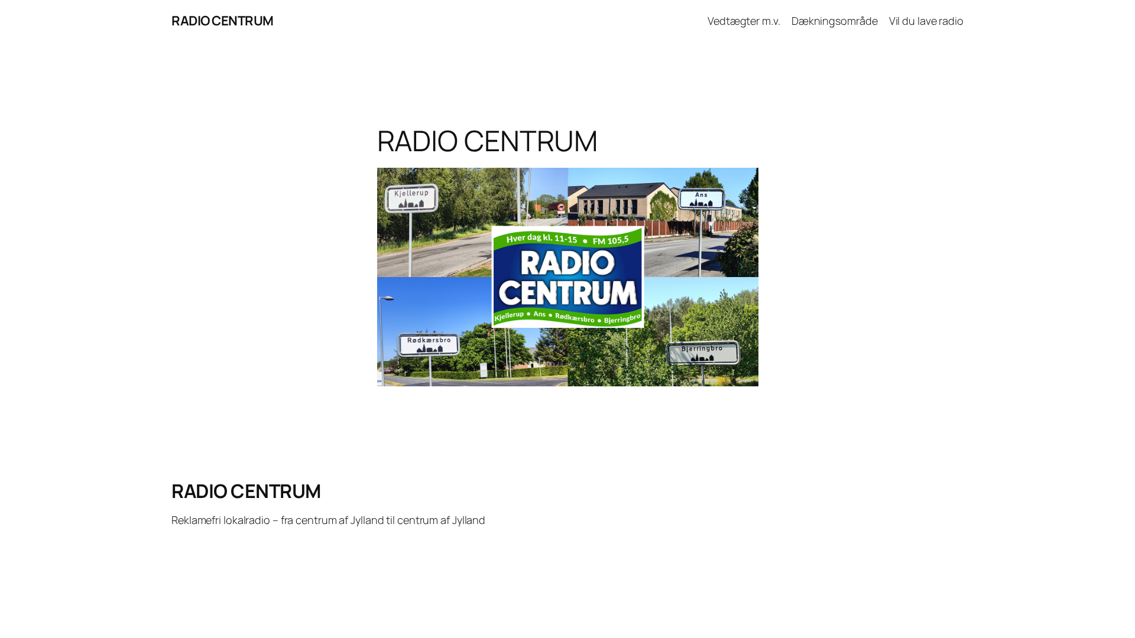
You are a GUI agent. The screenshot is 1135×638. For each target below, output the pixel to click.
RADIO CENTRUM (222, 21)
